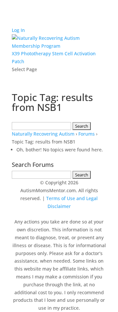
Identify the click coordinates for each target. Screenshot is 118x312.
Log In (18, 30)
